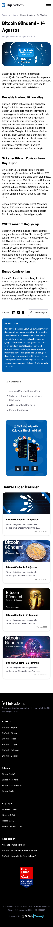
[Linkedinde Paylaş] (13, 313)
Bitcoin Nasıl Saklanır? (12, 785)
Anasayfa (6, 15)
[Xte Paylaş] (18, 313)
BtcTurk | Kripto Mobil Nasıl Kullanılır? (19, 856)
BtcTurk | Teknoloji (10, 750)
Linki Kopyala (40, 312)
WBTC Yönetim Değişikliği (22, 404)
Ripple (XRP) (8, 820)
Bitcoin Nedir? (8, 774)
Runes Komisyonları (19, 409)
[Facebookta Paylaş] (23, 313)
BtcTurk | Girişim (9, 744)
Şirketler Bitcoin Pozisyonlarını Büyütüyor (25, 397)
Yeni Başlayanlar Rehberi (13, 844)
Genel (15, 15)
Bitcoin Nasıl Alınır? (10, 779)
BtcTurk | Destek (10, 756)
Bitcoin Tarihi (8, 791)
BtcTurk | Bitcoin (9, 733)
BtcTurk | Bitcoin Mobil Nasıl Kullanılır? (19, 850)
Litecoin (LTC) (9, 815)
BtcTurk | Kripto (9, 727)
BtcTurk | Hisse (9, 738)
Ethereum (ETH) (9, 809)
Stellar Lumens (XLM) (12, 826)
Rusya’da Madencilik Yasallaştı (24, 390)
